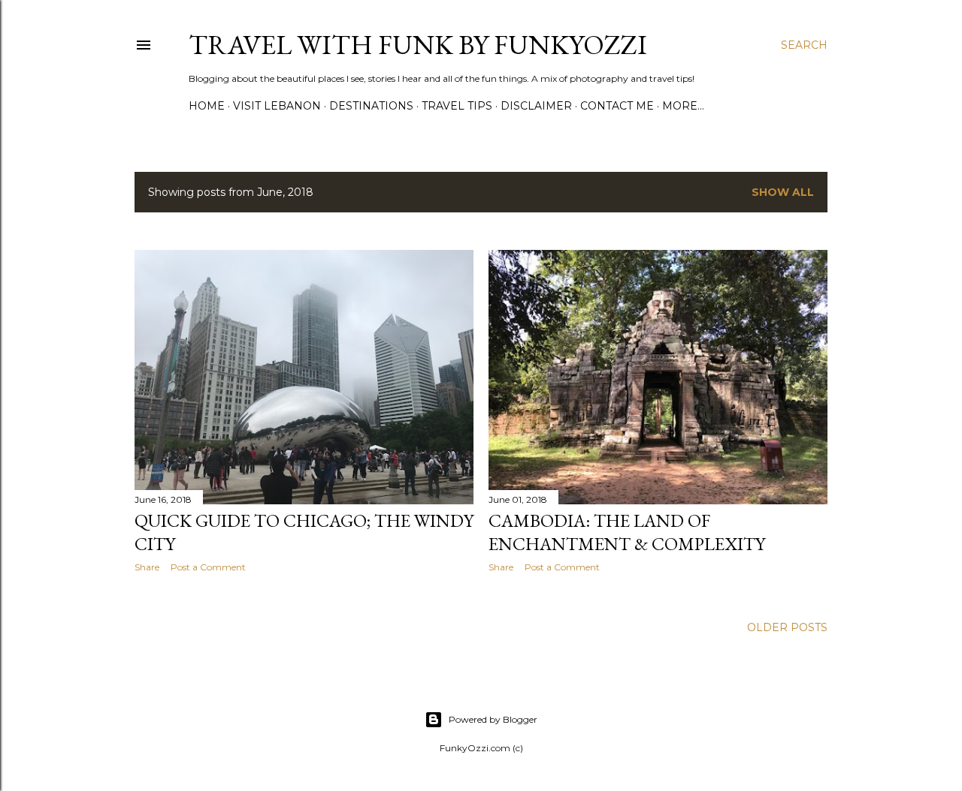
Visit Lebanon (277, 106)
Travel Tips (457, 106)
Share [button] (147, 567)
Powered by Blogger (493, 719)
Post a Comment (208, 567)
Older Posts (787, 627)
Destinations (371, 106)
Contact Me (617, 106)
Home (207, 106)
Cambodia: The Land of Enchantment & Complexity (627, 532)
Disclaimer (536, 106)
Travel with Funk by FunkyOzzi (418, 44)
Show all (783, 192)
